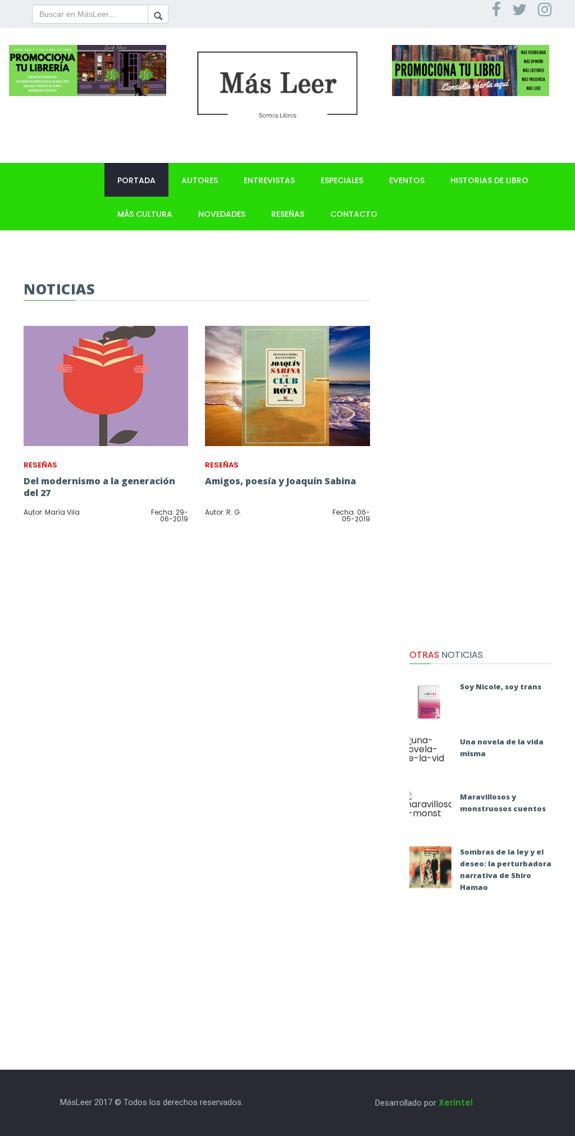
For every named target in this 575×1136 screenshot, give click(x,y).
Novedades (221, 214)
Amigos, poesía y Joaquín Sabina (280, 481)
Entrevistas (269, 180)
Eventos (407, 180)
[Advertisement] (480, 449)
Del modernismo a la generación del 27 (99, 487)
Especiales (342, 180)
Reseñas (287, 214)
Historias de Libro (489, 180)
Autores (199, 180)
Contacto (353, 214)
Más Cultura (144, 214)
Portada (136, 180)
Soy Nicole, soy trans (500, 686)
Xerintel (456, 1102)
